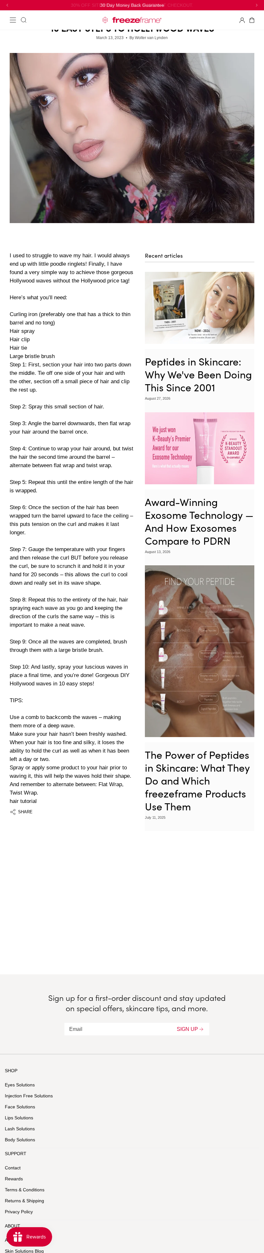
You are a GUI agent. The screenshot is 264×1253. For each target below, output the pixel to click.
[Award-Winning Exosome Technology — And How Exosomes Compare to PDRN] (199, 448)
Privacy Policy (19, 1211)
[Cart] (253, 20)
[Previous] (8, 5)
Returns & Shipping (24, 1200)
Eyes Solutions (20, 1084)
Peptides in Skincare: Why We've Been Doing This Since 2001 (198, 374)
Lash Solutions (20, 1128)
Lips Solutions (19, 1117)
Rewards (14, 1178)
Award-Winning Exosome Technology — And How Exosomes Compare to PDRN (199, 521)
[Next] (256, 5)
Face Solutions (20, 1106)
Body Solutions (20, 1139)
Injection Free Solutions (29, 1095)
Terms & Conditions (24, 1189)
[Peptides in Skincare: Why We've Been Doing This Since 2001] (199, 308)
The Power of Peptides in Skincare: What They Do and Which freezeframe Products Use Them (197, 780)
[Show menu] (12, 20)
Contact (13, 1167)
